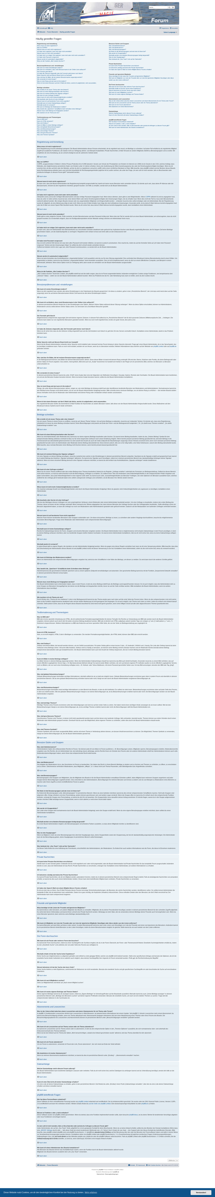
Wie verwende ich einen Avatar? (46, 79)
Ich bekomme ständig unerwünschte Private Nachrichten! (126, 67)
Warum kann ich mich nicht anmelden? (48, 53)
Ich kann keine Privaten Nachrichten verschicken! (124, 65)
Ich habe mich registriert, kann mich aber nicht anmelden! (54, 51)
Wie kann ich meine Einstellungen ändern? (49, 67)
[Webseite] (107, 13)
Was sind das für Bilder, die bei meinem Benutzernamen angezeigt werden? (59, 77)
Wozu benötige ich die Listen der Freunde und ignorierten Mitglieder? (129, 76)
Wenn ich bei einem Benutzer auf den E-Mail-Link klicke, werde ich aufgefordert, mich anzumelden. (66, 83)
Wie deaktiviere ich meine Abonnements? (121, 106)
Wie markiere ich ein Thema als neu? (48, 112)
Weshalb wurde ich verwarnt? (46, 105)
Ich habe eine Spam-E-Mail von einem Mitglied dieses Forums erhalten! (130, 69)
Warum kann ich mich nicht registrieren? (49, 49)
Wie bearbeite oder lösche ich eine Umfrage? (50, 99)
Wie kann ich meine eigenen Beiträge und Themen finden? (126, 94)
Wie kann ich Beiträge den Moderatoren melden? (51, 107)
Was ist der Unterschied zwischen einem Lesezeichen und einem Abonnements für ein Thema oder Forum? (141, 101)
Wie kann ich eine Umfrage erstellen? (48, 95)
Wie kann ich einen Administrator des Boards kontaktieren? (126, 127)
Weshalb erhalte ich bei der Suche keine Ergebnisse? (125, 88)
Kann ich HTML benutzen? (45, 121)
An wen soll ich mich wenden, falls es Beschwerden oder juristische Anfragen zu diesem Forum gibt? (139, 125)
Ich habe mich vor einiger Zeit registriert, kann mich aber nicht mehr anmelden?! (61, 55)
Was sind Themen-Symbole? (45, 134)
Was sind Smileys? (43, 123)
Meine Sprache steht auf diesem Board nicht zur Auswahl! (54, 75)
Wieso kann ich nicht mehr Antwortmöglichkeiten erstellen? (54, 97)
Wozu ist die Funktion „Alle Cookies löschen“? (51, 61)
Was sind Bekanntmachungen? (46, 129)
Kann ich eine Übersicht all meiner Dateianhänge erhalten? (126, 115)
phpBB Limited (158, 346)
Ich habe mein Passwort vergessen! (48, 57)
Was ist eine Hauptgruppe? (117, 57)
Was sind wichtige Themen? (45, 131)
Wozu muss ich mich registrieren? (47, 45)
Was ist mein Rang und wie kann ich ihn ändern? (51, 81)
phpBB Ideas (133, 1115)
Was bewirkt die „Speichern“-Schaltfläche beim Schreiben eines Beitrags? (59, 109)
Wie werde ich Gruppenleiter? (118, 53)
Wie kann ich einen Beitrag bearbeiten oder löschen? (53, 91)
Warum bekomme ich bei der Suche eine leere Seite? (125, 90)
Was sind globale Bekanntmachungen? (48, 127)
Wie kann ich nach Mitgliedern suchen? (120, 92)
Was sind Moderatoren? (116, 47)
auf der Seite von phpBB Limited (100, 1104)
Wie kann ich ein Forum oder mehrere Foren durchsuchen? (127, 86)
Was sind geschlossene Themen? (47, 132)
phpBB (101, 1169)
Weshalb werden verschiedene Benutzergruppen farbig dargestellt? (129, 55)
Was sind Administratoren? (117, 45)
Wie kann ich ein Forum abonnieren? (120, 104)
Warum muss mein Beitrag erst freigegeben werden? (53, 110)
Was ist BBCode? (42, 119)
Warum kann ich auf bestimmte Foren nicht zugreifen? (53, 101)
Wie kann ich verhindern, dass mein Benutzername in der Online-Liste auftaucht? (61, 69)
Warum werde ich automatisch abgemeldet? (50, 59)
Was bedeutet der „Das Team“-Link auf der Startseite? (125, 59)
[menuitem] (50, 28)
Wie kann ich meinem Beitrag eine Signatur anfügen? (53, 93)
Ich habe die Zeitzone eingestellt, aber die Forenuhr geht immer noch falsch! (60, 73)
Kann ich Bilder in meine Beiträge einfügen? (50, 125)
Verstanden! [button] (201, 1193)
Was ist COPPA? (42, 47)
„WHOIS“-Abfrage (46, 1130)
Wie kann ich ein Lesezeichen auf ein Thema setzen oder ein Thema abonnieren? (133, 102)
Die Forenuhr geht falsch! (44, 71)
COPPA (148, 197)
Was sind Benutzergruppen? (117, 49)
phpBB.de (173, 346)
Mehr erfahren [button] (91, 1192)
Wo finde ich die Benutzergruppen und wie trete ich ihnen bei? (127, 51)
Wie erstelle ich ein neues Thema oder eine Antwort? (53, 89)
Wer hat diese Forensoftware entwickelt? (121, 121)
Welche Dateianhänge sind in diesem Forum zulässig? (125, 113)
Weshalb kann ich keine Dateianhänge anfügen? (51, 103)
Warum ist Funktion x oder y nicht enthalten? (122, 123)
